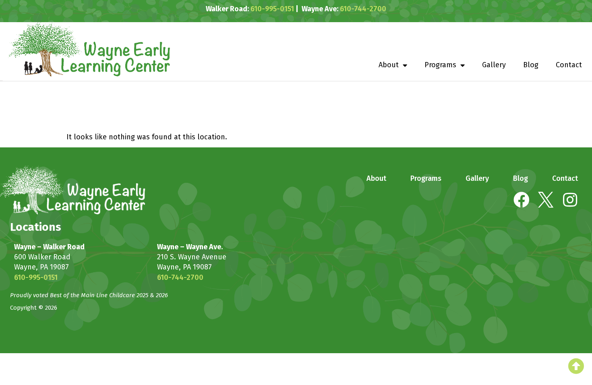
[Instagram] (570, 200)
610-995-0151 (272, 8)
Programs (440, 64)
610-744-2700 (363, 8)
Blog (530, 64)
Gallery (494, 64)
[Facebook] (521, 200)
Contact (569, 64)
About (389, 64)
